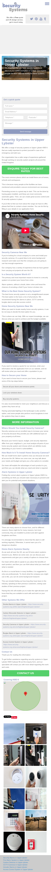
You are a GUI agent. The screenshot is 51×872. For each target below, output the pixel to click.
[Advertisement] (25, 39)
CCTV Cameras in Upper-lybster (15, 865)
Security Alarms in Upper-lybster (15, 858)
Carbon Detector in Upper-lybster (15, 862)
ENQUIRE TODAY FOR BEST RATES (25, 170)
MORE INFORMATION (25, 422)
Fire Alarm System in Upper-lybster (16, 860)
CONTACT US (25, 673)
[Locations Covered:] (2, 3)
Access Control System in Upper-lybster (18, 869)
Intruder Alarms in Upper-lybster (15, 867)
